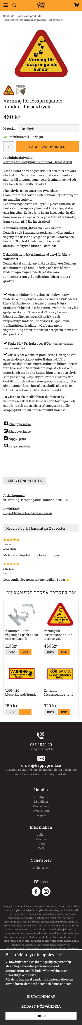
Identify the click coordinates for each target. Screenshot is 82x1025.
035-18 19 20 (41, 744)
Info (12, 652)
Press (41, 844)
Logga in (41, 815)
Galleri (41, 835)
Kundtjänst (41, 797)
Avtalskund (41, 811)
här (53, 246)
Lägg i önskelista (25, 480)
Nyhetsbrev (41, 868)
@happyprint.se (19, 424)
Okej (41, 1015)
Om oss (41, 839)
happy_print (17, 439)
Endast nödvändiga (41, 1006)
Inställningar (41, 996)
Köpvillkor (41, 801)
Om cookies (41, 806)
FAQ (41, 848)
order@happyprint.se (41, 765)
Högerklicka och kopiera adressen (27, 513)
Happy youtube (19, 446)
